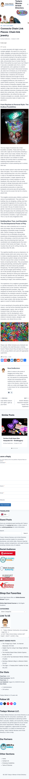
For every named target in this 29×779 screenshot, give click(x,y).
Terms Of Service (7, 765)
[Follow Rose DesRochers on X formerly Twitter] (11, 392)
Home (4, 758)
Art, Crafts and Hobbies (7, 25)
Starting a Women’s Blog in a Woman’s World (14, 661)
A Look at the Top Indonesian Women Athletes (15, 656)
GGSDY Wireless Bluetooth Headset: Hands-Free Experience (22, 402)
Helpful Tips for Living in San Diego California (15, 648)
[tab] (11, 448)
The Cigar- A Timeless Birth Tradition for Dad (15, 665)
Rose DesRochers (6, 38)
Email (2, 493)
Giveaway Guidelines (8, 763)
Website (2, 500)
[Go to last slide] (4, 432)
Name (2, 486)
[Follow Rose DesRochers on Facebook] (9, 392)
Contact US (5, 761)
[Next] (25, 432)
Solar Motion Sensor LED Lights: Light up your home (6, 401)
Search (2, 530)
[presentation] (14, 427)
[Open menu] (27, 4)
